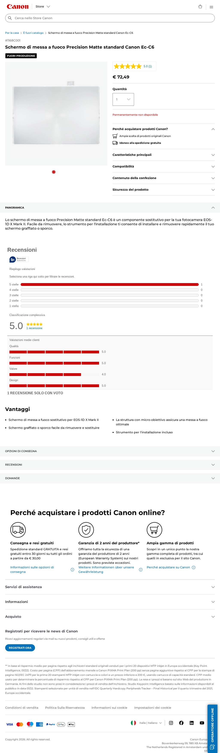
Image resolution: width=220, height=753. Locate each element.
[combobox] (110, 18)
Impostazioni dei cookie (152, 708)
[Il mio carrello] (200, 6)
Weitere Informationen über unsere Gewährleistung (106, 569)
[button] (53, 172)
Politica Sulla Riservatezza (65, 708)
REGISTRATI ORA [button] (20, 647)
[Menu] (211, 6)
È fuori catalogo (33, 32)
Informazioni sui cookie (109, 708)
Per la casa (12, 32)
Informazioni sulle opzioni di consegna (32, 569)
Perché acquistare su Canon (168, 567)
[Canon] (17, 6)
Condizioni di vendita (21, 708)
